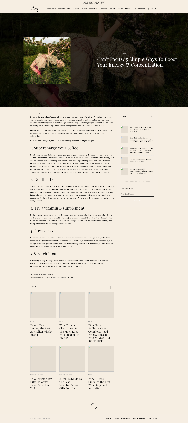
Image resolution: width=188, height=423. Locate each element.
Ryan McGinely (59, 277)
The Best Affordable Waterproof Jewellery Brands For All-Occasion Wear (141, 171)
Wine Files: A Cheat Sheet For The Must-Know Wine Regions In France (69, 331)
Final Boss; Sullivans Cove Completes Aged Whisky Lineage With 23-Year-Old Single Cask (99, 333)
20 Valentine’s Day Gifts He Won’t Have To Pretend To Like (41, 383)
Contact (116, 418)
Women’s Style (64, 9)
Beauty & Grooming (89, 9)
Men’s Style (51, 9)
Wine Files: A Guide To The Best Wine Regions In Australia (99, 383)
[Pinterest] (152, 9)
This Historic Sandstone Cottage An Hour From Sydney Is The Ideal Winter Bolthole (142, 140)
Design (127, 9)
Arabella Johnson (102, 54)
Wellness (113, 54)
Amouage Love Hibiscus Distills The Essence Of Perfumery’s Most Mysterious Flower (142, 150)
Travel (112, 9)
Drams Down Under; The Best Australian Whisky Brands (41, 330)
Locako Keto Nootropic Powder (63, 169)
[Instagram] (148, 9)
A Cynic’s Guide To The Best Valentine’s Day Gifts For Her (70, 383)
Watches (76, 9)
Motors (104, 9)
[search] (152, 116)
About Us (108, 418)
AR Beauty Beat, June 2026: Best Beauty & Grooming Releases (140, 129)
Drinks (120, 9)
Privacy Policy (125, 418)
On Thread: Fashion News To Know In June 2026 (141, 161)
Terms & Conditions (139, 418)
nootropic (59, 158)
